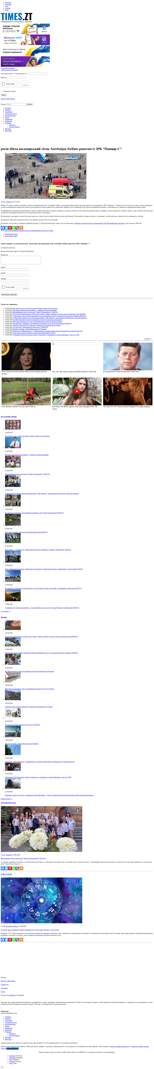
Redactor (9, 855)
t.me (6, 6)
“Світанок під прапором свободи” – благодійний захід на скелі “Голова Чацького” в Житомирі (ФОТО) (42, 608)
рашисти (17, 230)
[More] (21, 228)
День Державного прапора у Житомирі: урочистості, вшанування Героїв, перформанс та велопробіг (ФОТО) (44, 569)
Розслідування (14, 127)
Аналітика (8, 112)
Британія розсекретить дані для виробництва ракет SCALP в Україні (37, 321)
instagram (8, 4)
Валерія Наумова (12, 926)
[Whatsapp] (14, 228)
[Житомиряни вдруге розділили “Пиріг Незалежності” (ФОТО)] (41, 851)
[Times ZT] (77, 18)
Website (3, 279)
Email (3, 273)
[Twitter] (6, 228)
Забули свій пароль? (8, 99)
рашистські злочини (27, 230)
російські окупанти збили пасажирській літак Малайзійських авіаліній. (99, 223)
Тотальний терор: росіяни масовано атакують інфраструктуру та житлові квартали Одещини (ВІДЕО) (49, 316)
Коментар (4, 255)
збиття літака (9, 230)
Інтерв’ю (12, 125)
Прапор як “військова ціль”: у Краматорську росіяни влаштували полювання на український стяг (48, 331)
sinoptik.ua (12, 995)
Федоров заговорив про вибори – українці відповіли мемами (35, 310)
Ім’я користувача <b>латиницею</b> (14, 73)
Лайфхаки (8, 119)
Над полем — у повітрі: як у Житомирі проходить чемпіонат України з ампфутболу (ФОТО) (38, 550)
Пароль (3, 77)
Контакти (8, 131)
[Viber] (17, 228)
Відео (7, 117)
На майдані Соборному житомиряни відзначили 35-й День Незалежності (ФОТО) (42, 323)
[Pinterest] (10, 228)
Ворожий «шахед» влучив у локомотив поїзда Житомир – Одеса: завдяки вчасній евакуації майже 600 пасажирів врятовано (49, 795)
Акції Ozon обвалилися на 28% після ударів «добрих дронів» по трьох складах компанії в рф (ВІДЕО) (49, 314)
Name (3, 267)
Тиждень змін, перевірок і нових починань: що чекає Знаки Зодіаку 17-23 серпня (30, 930)
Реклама (8, 129)
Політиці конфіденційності (120, 1046)
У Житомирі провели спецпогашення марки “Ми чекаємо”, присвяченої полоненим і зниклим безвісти (50, 318)
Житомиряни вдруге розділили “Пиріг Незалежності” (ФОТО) (35, 312)
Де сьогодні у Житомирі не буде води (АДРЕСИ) (30, 327)
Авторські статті (11, 114)
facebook (8, 2)
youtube (7, 8)
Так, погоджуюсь (12, 1048)
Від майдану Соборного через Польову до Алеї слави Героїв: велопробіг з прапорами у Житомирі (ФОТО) (43, 588)
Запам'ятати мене (9, 91)
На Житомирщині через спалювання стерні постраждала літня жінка (37, 320)
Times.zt (9, 202)
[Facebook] (3, 228)
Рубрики (8, 123)
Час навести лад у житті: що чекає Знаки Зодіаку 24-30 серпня (35, 308)
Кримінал (8, 121)
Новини (8, 110)
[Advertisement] (77, 139)
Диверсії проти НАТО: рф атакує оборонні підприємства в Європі (36, 325)
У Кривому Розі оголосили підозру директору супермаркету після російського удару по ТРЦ (46, 335)
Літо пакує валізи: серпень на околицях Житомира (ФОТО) (34, 333)
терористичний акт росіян (43, 230)
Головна (8, 108)
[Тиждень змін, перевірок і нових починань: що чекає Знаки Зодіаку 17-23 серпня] (41, 923)
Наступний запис (11, 236)
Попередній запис (11, 234)
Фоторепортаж (10, 115)
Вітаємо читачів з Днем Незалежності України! (30, 329)
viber (6, 10)
